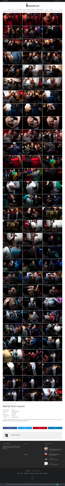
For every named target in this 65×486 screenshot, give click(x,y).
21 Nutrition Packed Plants (53, 459)
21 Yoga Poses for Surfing (53, 464)
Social (16, 9)
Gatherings (50, 452)
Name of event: (5, 411)
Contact (21, 473)
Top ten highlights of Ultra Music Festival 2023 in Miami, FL (54, 455)
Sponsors (36, 473)
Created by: (5, 417)
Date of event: (5, 414)
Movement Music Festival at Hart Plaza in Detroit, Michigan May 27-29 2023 (55, 450)
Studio (24, 9)
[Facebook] (54, 1)
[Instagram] (56, 1)
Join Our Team (32, 473)
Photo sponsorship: (6, 415)
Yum (53, 458)
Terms (18, 473)
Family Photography (39, 9)
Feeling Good (50, 458)
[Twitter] (55, 1)
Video (13, 9)
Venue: (4, 412)
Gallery (9, 9)
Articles (20, 9)
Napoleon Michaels (15, 434)
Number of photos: (6, 409)
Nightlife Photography (31, 9)
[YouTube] (58, 1)
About (46, 9)
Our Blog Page (45, 473)
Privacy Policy (26, 473)
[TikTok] (59, 1)
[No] (63, 484)
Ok (57, 484)
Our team (40, 473)
